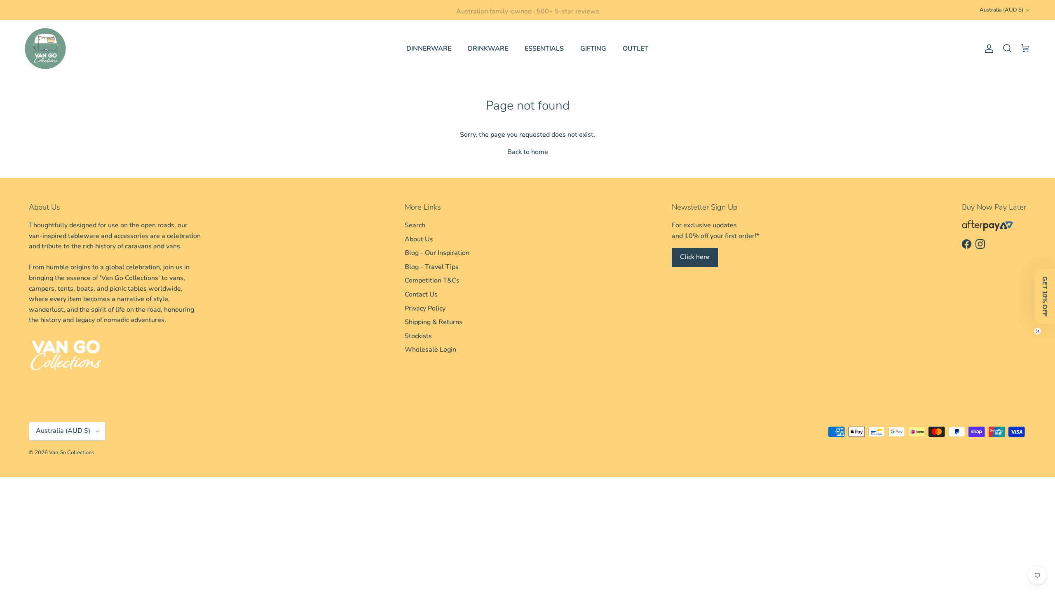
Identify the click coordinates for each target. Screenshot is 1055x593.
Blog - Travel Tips (432, 266)
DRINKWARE (488, 48)
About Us (419, 239)
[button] (1044, 296)
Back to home (527, 151)
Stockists (418, 336)
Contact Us (421, 294)
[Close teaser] (1037, 331)
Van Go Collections (71, 452)
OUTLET (635, 48)
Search (415, 225)
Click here (695, 256)
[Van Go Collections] (45, 48)
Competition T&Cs (432, 280)
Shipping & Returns (433, 322)
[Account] (987, 49)
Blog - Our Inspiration (437, 252)
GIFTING (593, 48)
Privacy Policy (425, 308)
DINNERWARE (428, 48)
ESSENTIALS (544, 48)
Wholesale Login (430, 349)
